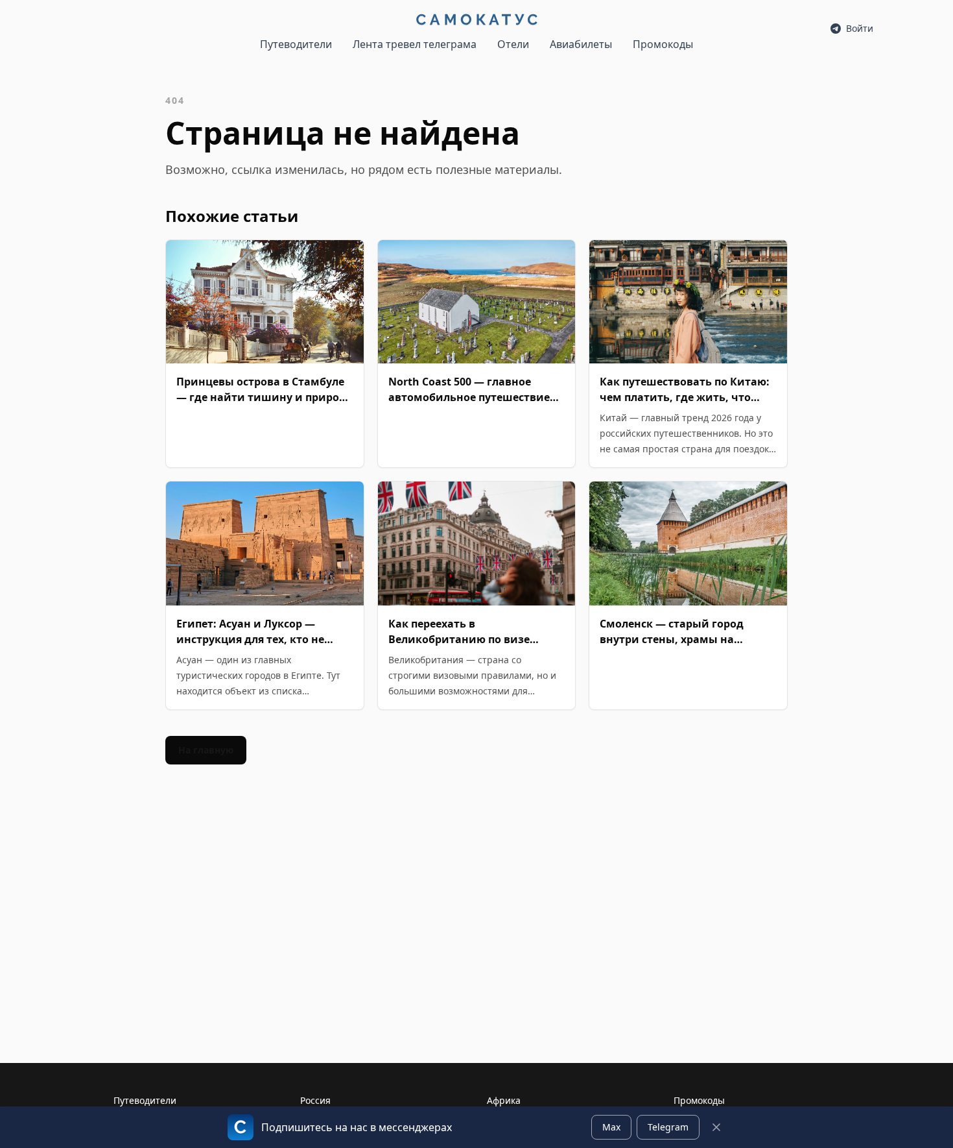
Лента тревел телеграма (414, 44)
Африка (504, 1100)
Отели (513, 44)
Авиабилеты (581, 44)
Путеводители (296, 44)
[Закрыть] (716, 1127)
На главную (205, 750)
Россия (315, 1100)
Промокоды (663, 44)
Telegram (668, 1127)
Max (611, 1127)
